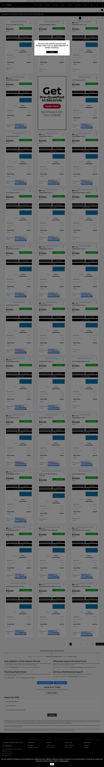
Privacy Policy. (64, 761)
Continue (52, 52)
